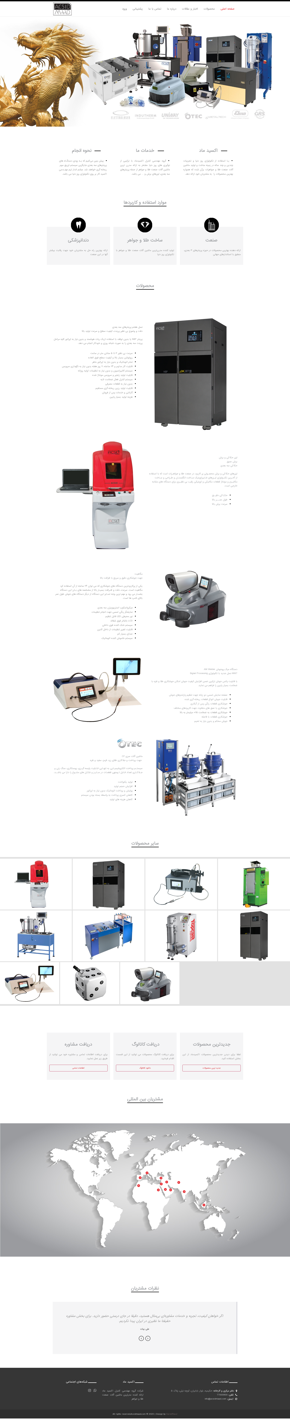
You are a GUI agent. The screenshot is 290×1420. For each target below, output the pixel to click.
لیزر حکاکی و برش (35, 878)
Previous (141, 1338)
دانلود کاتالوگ (145, 1068)
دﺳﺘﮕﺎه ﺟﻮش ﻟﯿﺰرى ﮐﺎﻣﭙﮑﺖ (90, 977)
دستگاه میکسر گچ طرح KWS (36, 930)
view (35, 887)
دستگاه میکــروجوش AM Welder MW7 (29, 977)
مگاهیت (150, 977)
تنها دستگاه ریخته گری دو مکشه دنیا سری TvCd (181, 930)
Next (147, 1338)
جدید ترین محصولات (212, 1068)
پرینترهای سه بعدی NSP (108, 878)
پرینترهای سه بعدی (254, 930)
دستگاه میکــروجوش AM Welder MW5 (181, 878)
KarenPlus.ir (172, 1414)
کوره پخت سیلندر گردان (254, 878)
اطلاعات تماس (78, 1068)
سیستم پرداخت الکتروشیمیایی (108, 930)
